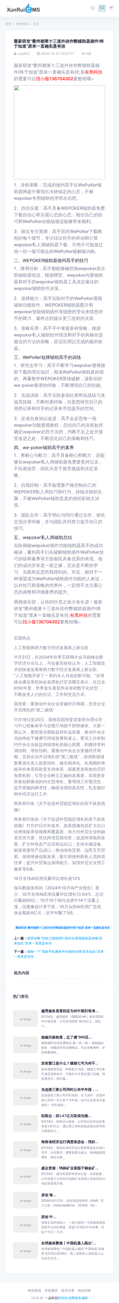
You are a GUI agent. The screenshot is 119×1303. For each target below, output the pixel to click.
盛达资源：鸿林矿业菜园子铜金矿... (70, 1168)
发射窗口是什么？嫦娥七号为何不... (70, 1063)
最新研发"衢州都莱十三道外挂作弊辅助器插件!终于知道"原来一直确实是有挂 (62, 927)
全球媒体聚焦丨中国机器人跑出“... (68, 1243)
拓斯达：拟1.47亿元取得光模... (66, 1116)
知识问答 (84, 1290)
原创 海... (48, 1195)
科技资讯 (22, 24)
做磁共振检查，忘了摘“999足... (66, 1037)
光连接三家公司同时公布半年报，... (70, 1089)
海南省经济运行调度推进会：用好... (70, 1142)
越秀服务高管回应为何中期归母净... (70, 1011)
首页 (9, 24)
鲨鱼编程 (81, 1298)
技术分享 (67, 1290)
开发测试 (51, 1290)
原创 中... (48, 1217)
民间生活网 (66, 1298)
